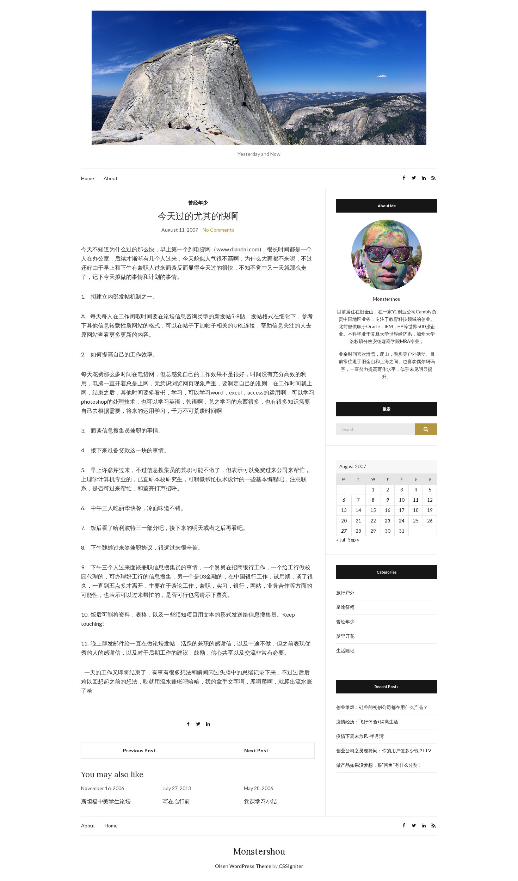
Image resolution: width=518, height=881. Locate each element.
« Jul (340, 540)
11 (416, 500)
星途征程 (345, 607)
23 (387, 521)
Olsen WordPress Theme (243, 866)
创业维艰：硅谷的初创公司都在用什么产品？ (382, 707)
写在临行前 (176, 801)
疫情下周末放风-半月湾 (360, 736)
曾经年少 (198, 203)
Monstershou (259, 851)
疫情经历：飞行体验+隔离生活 (367, 721)
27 (344, 531)
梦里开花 (345, 636)
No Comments (218, 230)
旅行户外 (345, 592)
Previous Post (139, 750)
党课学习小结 (260, 801)
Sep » (353, 540)
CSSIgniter (291, 866)
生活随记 (345, 650)
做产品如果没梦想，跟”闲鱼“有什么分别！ (379, 765)
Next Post (256, 750)
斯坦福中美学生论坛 (105, 801)
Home (87, 178)
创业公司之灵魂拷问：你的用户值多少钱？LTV (383, 750)
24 (402, 521)
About (111, 178)
